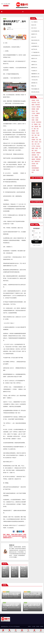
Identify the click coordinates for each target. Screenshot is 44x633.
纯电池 (33, 148)
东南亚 (33, 119)
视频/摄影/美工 (34, 73)
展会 (32, 126)
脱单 (35, 135)
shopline (33, 133)
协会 (37, 139)
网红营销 (36, 126)
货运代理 (33, 152)
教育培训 (33, 67)
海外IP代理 (37, 104)
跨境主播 (38, 106)
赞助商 (37, 170)
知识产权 (33, 49)
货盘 (37, 111)
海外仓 (32, 37)
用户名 (33, 230)
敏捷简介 (29, 626)
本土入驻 (33, 122)
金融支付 (33, 64)
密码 (33, 235)
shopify (37, 133)
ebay (36, 137)
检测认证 (33, 58)
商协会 (32, 85)
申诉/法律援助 (34, 88)
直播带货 (38, 113)
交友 (32, 135)
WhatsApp (38, 146)
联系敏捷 (37, 626)
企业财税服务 (34, 46)
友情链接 (41, 626)
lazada (37, 117)
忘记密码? (38, 245)
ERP (37, 130)
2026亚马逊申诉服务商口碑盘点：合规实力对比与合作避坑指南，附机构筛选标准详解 (32, 605)
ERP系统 (33, 61)
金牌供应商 (34, 154)
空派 (32, 157)
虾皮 (37, 128)
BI (32, 128)
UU (9, 27)
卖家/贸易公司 (34, 76)
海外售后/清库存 (34, 55)
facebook (33, 106)
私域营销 (33, 139)
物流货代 (33, 34)
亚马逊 (37, 100)
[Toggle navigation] (23, 12)
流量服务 (36, 157)
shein (40, 141)
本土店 (33, 117)
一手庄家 (33, 170)
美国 (40, 157)
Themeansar (17, 626)
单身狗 (33, 137)
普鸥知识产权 (37, 161)
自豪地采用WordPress (4, 626)
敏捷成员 (33, 159)
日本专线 (33, 163)
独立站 (32, 24)
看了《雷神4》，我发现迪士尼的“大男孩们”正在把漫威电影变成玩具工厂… (9, 536)
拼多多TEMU (38, 122)
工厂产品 (33, 146)
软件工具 (33, 28)
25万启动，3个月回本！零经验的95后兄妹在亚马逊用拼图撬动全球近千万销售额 (32, 594)
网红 (40, 126)
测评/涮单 (33, 82)
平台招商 (33, 70)
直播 (34, 128)
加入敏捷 (33, 626)
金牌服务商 (38, 152)
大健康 (37, 119)
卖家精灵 (33, 130)
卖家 (40, 139)
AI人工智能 (33, 21)
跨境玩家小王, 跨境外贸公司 (5, 574)
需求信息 (33, 43)
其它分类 (4, 18)
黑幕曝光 (35, 124)
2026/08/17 (6, 607)
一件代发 (33, 113)
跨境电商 (33, 100)
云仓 (32, 115)
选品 (39, 124)
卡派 (38, 154)
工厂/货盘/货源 (34, 52)
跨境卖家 (36, 115)
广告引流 (33, 79)
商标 (37, 163)
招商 (32, 141)
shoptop (36, 141)
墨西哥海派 (38, 159)
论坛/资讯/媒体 (34, 31)
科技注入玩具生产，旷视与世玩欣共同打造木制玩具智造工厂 (20, 536)
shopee (33, 111)
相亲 (38, 135)
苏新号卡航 (34, 165)
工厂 (40, 148)
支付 (32, 172)
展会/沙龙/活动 (34, 40)
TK (32, 124)
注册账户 (34, 245)
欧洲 (32, 161)
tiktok (38, 102)
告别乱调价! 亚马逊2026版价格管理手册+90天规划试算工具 (11, 594)
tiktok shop (34, 102)
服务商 (33, 104)
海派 (32, 150)
